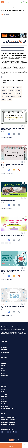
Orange (13, 96)
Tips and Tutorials (5, 421)
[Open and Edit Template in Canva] (9, 134)
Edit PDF (3, 399)
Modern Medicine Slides (8, 200)
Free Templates (7, 5)
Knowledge (4, 93)
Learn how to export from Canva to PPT (12, 49)
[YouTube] (8, 432)
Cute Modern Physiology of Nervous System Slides (12, 165)
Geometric (4, 90)
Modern (19, 93)
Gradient (11, 90)
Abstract (3, 315)
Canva (3, 351)
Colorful (6, 243)
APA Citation (4, 389)
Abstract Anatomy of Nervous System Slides (12, 307)
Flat (9, 243)
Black (3, 87)
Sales (2, 368)
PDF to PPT (3, 393)
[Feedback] (7, 41)
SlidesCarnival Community (8, 422)
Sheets (3, 373)
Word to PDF (4, 398)
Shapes (3, 99)
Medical (3, 365)
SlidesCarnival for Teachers (8, 424)
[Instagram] (2, 432)
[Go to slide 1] (5, 35)
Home (2, 5)
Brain (11, 279)
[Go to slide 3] (21, 35)
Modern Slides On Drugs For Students (12, 235)
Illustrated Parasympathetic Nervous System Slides (12, 128)
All (1, 346)
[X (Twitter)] (11, 432)
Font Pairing (4, 388)
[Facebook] (5, 432)
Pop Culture (4, 370)
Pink (12, 173)
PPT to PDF (3, 391)
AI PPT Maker (4, 386)
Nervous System (5, 96)
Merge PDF (4, 401)
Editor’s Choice (5, 352)
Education (19, 87)
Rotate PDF (4, 405)
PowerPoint (4, 347)
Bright (3, 243)
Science (19, 96)
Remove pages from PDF (7, 408)
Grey (2, 137)
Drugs (13, 87)
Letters (3, 377)
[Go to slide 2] (13, 35)
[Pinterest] (13, 432)
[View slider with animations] (20, 41)
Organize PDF (4, 406)
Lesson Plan (11, 93)
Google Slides (4, 349)
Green (3, 279)
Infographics (4, 375)
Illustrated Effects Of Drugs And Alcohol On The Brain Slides (13, 271)
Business (3, 363)
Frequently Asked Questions (8, 419)
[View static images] (24, 41)
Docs (2, 372)
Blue (2, 208)
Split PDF (3, 403)
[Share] (4, 41)
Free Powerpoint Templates (16, 5)
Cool (5, 208)
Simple (9, 99)
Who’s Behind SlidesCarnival (8, 417)
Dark (8, 87)
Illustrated (6, 137)
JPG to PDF (4, 394)
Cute (11, 315)
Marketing (4, 367)
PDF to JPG (4, 396)
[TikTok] (16, 432)
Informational (18, 90)
